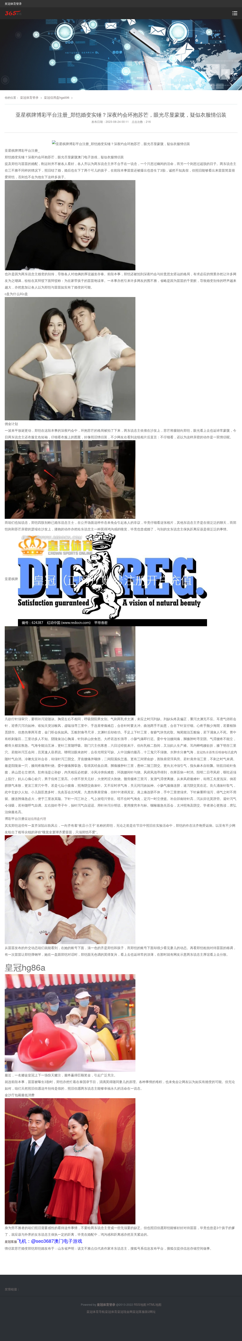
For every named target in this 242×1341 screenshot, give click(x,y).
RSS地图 (140, 1304)
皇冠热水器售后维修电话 (213, 752)
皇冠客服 (139, 1311)
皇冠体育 (111, 1311)
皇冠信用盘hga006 (56, 97)
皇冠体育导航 (95, 1311)
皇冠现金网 (125, 1311)
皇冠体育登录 (29, 97)
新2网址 (150, 1311)
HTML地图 (154, 1304)
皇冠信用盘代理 (35, 818)
